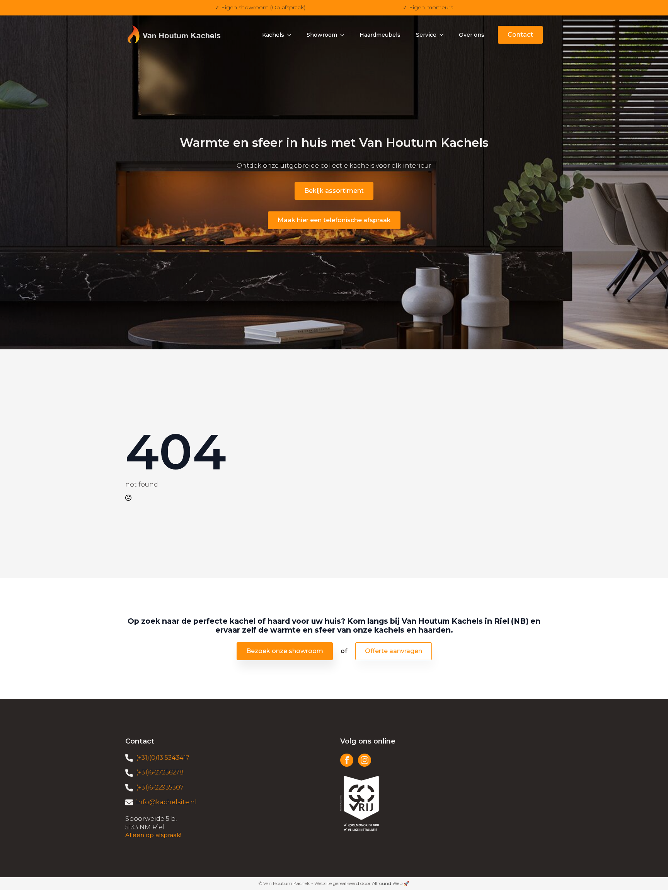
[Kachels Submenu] (291, 34)
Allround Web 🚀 (390, 883)
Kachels (273, 34)
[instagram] (364, 760)
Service (426, 34)
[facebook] (346, 760)
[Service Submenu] (443, 34)
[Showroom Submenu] (344, 34)
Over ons (471, 34)
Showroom (322, 34)
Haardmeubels (380, 34)
